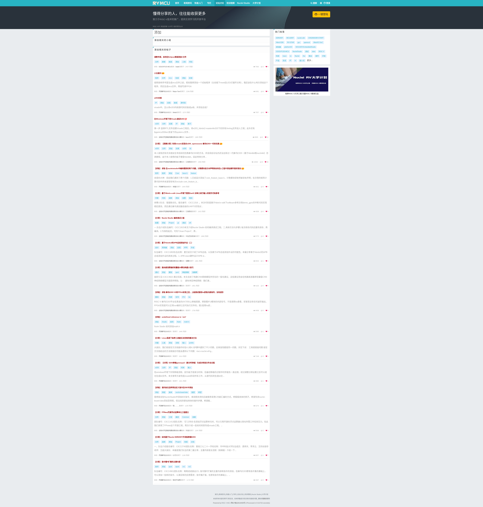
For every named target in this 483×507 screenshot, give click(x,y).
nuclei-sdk (301, 38)
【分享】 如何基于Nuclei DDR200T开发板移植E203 (175, 437)
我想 (193, 392)
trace (284, 56)
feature (193, 173)
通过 (156, 272)
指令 (156, 467)
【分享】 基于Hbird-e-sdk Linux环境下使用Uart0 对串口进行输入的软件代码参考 (186, 193)
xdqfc (177, 67)
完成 (186, 442)
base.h (185, 173)
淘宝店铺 (164, 26)
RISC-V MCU (226, 503)
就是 (170, 62)
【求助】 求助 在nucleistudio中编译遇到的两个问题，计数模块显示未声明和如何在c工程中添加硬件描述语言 (198, 168)
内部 (170, 297)
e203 (157, 124)
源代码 (183, 103)
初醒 (187, 261)
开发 (324, 56)
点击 (192, 442)
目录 (170, 124)
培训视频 (231, 3)
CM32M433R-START (316, 38)
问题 (156, 343)
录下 (189, 124)
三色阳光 (189, 162)
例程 (163, 392)
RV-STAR (290, 42)
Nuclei (297, 56)
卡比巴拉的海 (190, 236)
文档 (177, 343)
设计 (156, 247)
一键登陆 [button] (322, 14)
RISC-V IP (156, 26)
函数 (170, 198)
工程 (184, 62)
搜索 (314, 3)
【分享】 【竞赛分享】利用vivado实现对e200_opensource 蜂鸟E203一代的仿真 (187, 144)
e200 (184, 148)
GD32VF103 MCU (165, 67)
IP (156, 103)
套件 (317, 56)
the (304, 56)
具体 (170, 392)
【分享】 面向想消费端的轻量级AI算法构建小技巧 (173, 267)
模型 (170, 272)
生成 (177, 78)
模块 (156, 297)
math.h (186, 322)
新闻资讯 (188, 3)
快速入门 (198, 3)
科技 (277, 56)
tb (190, 148)
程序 (156, 78)
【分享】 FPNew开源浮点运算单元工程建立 (171, 412)
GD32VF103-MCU (282, 51)
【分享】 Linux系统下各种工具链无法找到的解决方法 (175, 338)
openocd (307, 42)
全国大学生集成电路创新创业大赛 (170, 137)
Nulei (179, 322)
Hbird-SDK (280, 42)
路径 (177, 417)
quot (177, 272)
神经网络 (185, 272)
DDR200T (279, 38)
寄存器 (164, 247)
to (290, 56)
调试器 (278, 47)
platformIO (288, 47)
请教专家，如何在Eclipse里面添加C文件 (170, 57)
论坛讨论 (220, 3)
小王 (174, 455)
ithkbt (175, 112)
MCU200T (290, 38)
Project (171, 223)
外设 (192, 247)
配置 (156, 223)
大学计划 (257, 3)
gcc (299, 42)
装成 (175, 103)
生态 (284, 60)
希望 (200, 392)
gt (178, 223)
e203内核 (158, 98)
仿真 (177, 148)
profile (191, 343)
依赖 (194, 417)
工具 (163, 343)
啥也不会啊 (176, 480)
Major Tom (176, 91)
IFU (183, 297)
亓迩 (187, 430)
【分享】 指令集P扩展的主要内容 (167, 462)
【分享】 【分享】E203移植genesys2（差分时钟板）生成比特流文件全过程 (184, 363)
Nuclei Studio (243, 3)
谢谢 (163, 62)
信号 (177, 297)
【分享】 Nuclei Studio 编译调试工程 (169, 218)
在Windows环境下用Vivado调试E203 (169, 119)
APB (185, 247)
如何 (171, 322)
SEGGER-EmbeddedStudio (306, 47)
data (313, 51)
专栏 (209, 3)
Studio (164, 322)
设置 (184, 198)
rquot (177, 467)
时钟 (182, 367)
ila (189, 297)
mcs (170, 78)
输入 (184, 343)
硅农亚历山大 (178, 26)
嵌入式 (302, 60)
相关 (190, 198)
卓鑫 (174, 187)
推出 (310, 56)
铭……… (176, 406)
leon (187, 137)
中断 (156, 198)
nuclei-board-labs (182, 392)
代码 (163, 198)
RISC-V (321, 51)
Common (185, 417)
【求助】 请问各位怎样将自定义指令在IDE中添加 (173, 387)
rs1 (184, 467)
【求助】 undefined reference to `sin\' (170, 317)
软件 (156, 173)
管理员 (264, 499)
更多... (310, 60)
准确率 (194, 272)
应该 (190, 78)
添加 (177, 62)
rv (295, 60)
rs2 (189, 467)
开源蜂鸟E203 (163, 91)
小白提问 (158, 73)
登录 (328, 3)
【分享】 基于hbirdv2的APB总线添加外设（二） (173, 243)
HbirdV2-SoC (318, 42)
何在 (190, 62)
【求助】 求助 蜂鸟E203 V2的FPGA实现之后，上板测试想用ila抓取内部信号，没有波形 (189, 292)
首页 (177, 3)
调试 (184, 223)
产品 (277, 60)
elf (190, 223)
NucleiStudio (297, 51)
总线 (168, 103)
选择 (163, 442)
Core (177, 173)
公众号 (170, 26)
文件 (156, 62)
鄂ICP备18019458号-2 (239, 503)
